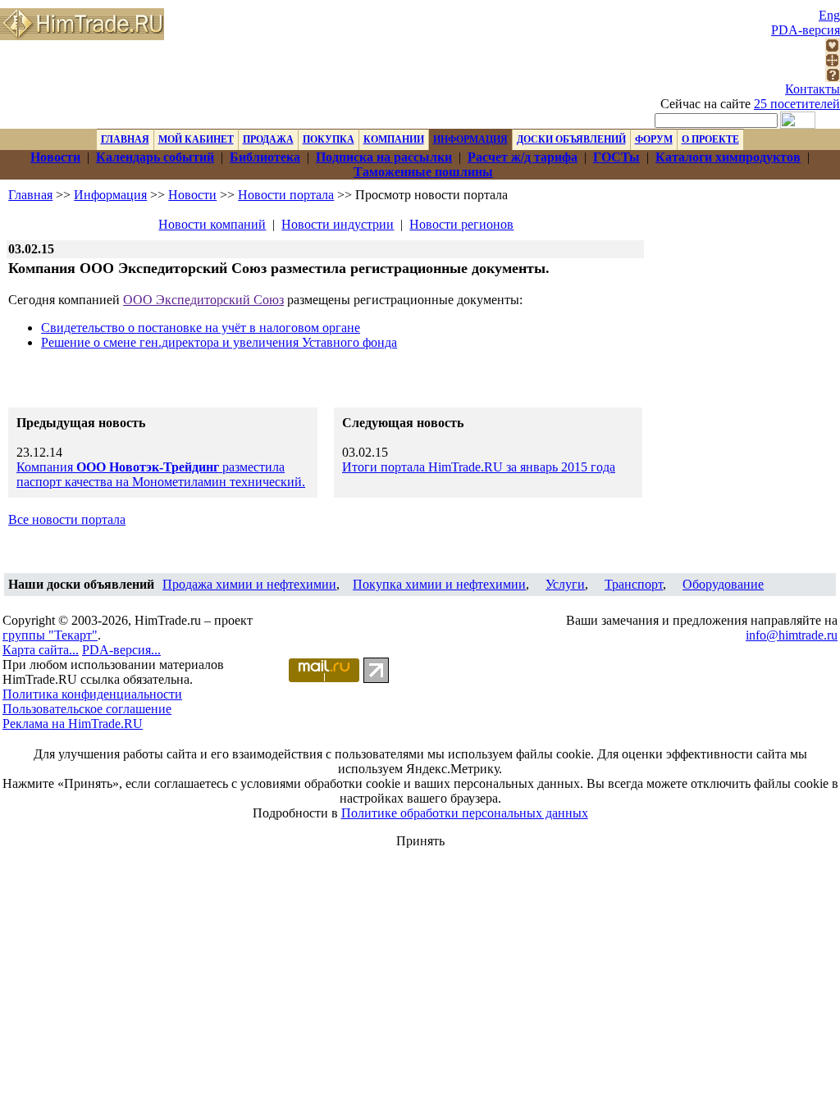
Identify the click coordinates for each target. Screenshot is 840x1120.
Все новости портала (67, 519)
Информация (110, 195)
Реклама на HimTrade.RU (72, 724)
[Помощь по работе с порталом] (832, 77)
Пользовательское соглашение (86, 709)
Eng (829, 15)
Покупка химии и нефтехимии (439, 584)
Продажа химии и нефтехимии (249, 584)
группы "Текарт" (50, 635)
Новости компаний (212, 224)
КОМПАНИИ (393, 139)
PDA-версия (805, 30)
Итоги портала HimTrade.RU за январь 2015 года (478, 467)
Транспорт (634, 584)
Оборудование (723, 584)
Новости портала (286, 195)
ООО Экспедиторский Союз (203, 300)
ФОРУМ (654, 139)
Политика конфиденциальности (92, 694)
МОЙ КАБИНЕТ (196, 139)
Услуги (565, 584)
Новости (192, 195)
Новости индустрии (337, 224)
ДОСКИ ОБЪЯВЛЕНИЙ (571, 139)
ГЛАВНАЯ (125, 139)
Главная (30, 195)
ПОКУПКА (328, 139)
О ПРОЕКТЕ (710, 139)
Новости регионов (461, 224)
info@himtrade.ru (792, 635)
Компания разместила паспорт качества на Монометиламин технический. (160, 474)
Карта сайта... (40, 650)
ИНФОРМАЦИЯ (470, 139)
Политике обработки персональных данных (464, 813)
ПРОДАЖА (268, 139)
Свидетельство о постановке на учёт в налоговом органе (200, 328)
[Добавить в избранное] (832, 48)
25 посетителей (797, 104)
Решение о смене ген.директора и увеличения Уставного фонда (219, 342)
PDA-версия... (121, 650)
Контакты (812, 89)
